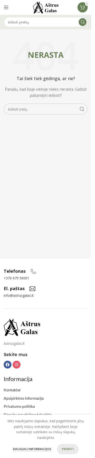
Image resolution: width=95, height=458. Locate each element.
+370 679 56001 (16, 278)
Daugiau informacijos (32, 449)
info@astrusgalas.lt (19, 295)
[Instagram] (16, 365)
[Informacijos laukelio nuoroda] (20, 271)
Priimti (68, 449)
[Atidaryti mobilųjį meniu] (6, 7)
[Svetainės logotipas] (45, 7)
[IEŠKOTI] (82, 22)
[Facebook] (7, 365)
